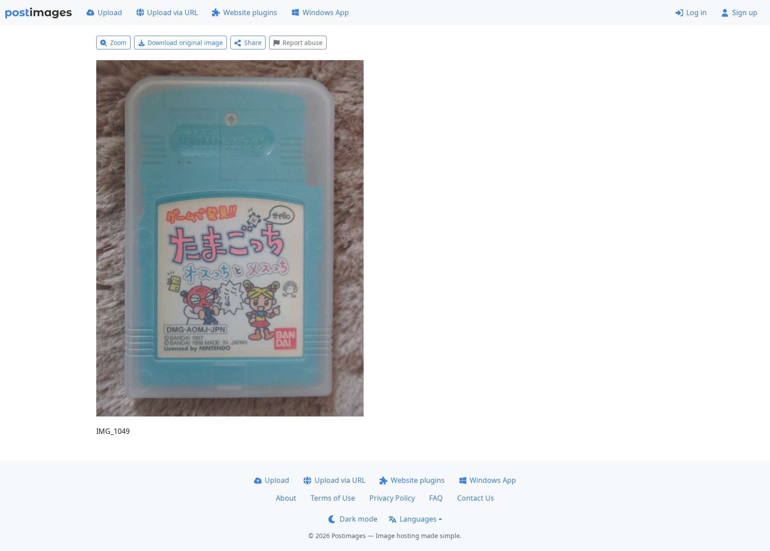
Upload (110, 12)
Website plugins (250, 12)
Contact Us (475, 498)
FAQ (436, 498)
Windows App (326, 12)
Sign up (745, 12)
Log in (696, 12)
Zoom (118, 42)
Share (253, 42)
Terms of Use (333, 498)
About (286, 498)
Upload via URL (172, 12)
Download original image (185, 42)
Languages (418, 519)
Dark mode (358, 519)
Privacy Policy (392, 498)
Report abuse (303, 42)
